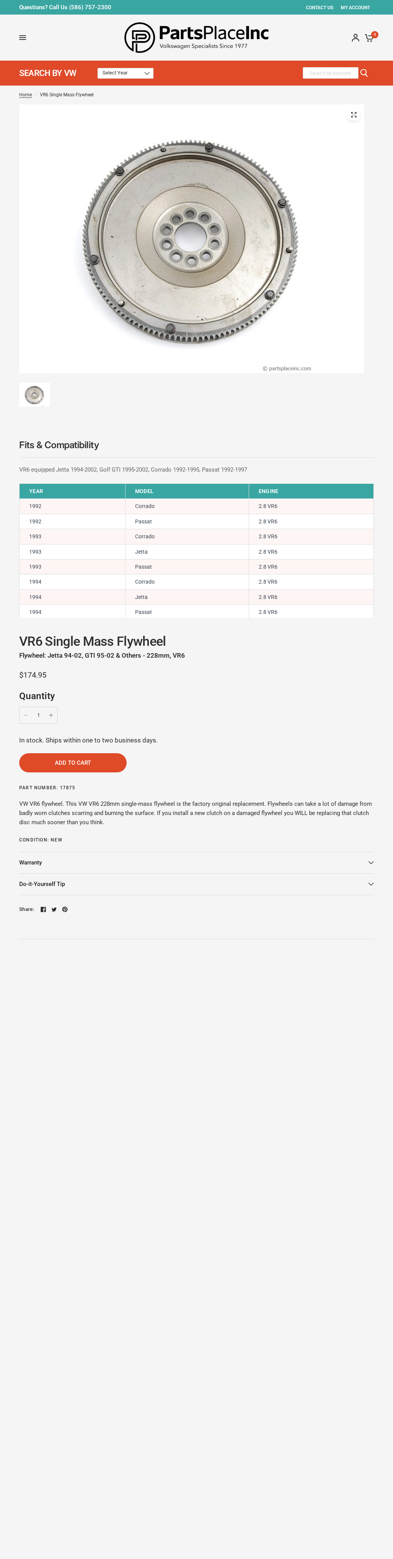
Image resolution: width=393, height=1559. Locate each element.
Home (25, 94)
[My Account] (355, 38)
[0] (368, 38)
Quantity (37, 696)
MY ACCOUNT (355, 7)
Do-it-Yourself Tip (42, 884)
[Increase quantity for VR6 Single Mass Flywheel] (51, 715)
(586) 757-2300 (90, 7)
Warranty (30, 862)
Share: (26, 909)
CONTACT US (319, 7)
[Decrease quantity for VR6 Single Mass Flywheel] (26, 715)
